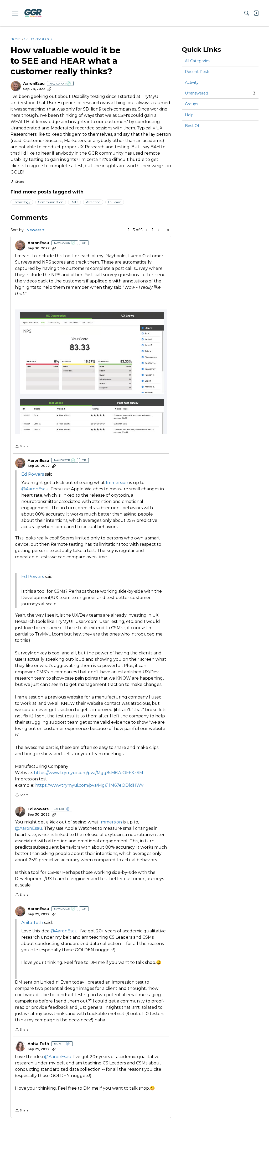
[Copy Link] (49, 89)
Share (17, 182)
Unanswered (220, 93)
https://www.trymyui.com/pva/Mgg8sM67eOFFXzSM (88, 772)
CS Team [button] (114, 202)
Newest (34, 230)
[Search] (246, 13)
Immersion (117, 482)
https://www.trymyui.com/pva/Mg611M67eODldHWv (89, 785)
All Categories (197, 61)
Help (189, 115)
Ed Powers (38, 809)
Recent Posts (197, 71)
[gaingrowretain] (33, 13)
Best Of (192, 125)
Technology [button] (21, 202)
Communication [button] (50, 202)
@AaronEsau (35, 488)
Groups (191, 104)
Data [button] (74, 202)
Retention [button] (93, 202)
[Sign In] (256, 13)
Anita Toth (32, 922)
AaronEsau (34, 83)
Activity (192, 82)
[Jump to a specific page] (167, 230)
